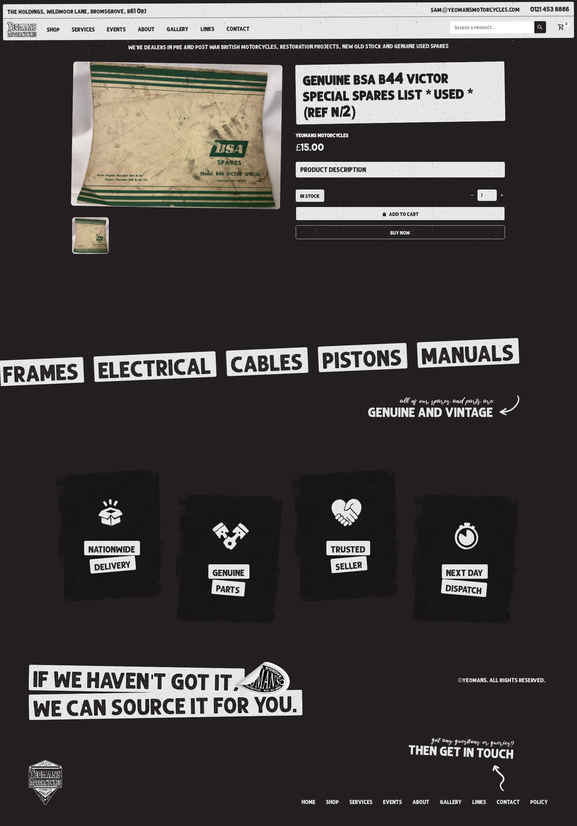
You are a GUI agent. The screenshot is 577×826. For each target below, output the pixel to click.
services (361, 802)
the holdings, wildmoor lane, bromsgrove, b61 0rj (77, 11)
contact (508, 802)
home (309, 802)
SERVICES (83, 29)
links (208, 29)
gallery (178, 29)
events (116, 29)
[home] (22, 29)
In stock (310, 196)
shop (53, 29)
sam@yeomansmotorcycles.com (475, 10)
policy (539, 802)
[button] (498, 27)
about (146, 29)
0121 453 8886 (549, 9)
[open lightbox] (176, 135)
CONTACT (238, 28)
